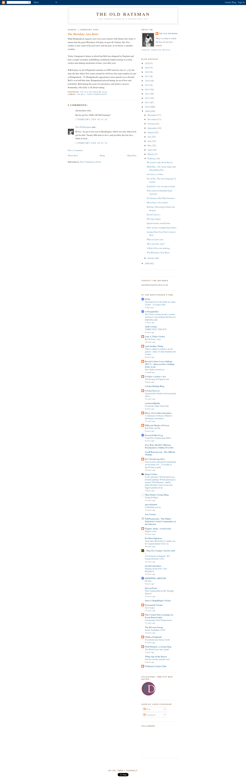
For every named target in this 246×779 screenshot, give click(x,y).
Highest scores (151, 531)
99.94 (147, 299)
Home (102, 155)
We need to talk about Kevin (160, 162)
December (152, 114)
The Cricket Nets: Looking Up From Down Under (159, 616)
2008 (147, 263)
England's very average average (161, 186)
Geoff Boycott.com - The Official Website (160, 453)
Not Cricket (150, 514)
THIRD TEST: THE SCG (156, 329)
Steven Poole (151, 588)
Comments (150, 714)
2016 (147, 80)
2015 (147, 84)
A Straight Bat (151, 311)
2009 (147, 111)
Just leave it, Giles (155, 174)
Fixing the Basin (151, 497)
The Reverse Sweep (154, 627)
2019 (147, 67)
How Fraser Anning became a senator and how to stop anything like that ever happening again (160, 317)
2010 (147, 106)
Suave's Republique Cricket (158, 600)
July (150, 136)
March (151, 154)
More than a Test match (157, 202)
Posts (148, 709)
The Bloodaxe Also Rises (158, 252)
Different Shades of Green (157, 425)
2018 (147, 71)
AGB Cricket (151, 326)
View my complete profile (156, 50)
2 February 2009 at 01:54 (91, 142)
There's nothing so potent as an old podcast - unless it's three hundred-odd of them (160, 352)
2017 (147, 76)
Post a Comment (75, 150)
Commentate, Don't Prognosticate (158, 620)
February (152, 158)
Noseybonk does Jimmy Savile (157, 639)
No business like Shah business (161, 198)
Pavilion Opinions (153, 538)
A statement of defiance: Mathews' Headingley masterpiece (158, 417)
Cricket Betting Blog (154, 386)
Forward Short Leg (154, 435)
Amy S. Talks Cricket (155, 336)
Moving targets (154, 218)
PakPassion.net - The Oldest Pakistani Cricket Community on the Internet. (160, 521)
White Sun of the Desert (156, 656)
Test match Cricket (154, 605)
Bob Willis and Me (152, 428)
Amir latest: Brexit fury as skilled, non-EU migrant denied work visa (160, 542)
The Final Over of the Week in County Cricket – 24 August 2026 (160, 303)
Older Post (131, 155)
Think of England (153, 636)
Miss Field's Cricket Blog (157, 494)
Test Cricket (149, 607)
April (150, 149)
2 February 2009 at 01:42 (91, 119)
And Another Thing (154, 346)
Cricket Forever (152, 390)
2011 (147, 102)
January (151, 257)
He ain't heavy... (154, 214)
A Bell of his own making (158, 248)
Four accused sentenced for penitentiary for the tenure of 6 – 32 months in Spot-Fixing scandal (160, 464)
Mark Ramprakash (97, 94)
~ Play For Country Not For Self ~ (160, 552)
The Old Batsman (123, 14)
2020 (147, 63)
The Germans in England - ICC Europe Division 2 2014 (157, 557)
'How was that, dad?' (156, 243)
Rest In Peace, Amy (153, 339)
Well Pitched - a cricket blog (158, 646)
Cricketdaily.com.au (153, 507)
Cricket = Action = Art (155, 376)
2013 (147, 93)
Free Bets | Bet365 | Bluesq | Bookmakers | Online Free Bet (159, 446)
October (151, 123)
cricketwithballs (152, 403)
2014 (147, 89)
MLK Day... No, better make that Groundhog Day (161, 168)
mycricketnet (151, 504)
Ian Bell (81, 94)
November (152, 119)
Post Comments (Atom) (90, 161)
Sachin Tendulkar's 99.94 (155, 630)
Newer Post (73, 155)
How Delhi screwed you (154, 369)
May (150, 145)
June (150, 141)
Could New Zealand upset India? (158, 438)
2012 (147, 98)
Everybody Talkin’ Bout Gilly (157, 406)
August (151, 132)
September (153, 127)
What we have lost (155, 239)
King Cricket (151, 474)
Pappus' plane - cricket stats (158, 528)
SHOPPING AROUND (155, 578)
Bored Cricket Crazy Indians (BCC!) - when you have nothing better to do (159, 364)
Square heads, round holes (158, 223)
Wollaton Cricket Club (155, 666)
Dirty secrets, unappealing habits (161, 227)
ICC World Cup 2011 (155, 459)
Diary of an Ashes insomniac (158, 412)
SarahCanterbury (153, 565)
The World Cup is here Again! (157, 649)
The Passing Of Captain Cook (157, 379)
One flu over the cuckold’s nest (157, 659)
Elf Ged (148, 581)
